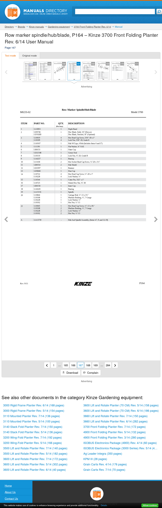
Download (72, 372)
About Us (10, 492)
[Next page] (156, 219)
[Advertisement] (81, 92)
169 (95, 365)
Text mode (10, 55)
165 (66, 365)
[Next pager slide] (156, 72)
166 (73, 365)
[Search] (159, 11)
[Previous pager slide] (6, 72)
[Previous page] (6, 219)
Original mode (29, 55)
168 (88, 365)
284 (108, 365)
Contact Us (11, 498)
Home (8, 485)
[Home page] (12, 12)
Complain (92, 372)
